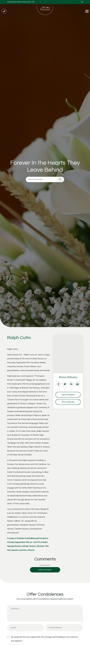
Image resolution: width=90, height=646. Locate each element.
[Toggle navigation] (87, 11)
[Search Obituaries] (60, 179)
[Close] (82, 2)
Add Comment (45, 570)
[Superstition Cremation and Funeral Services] (45, 10)
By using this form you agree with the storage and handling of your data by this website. (44, 639)
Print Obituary (68, 402)
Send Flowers (68, 395)
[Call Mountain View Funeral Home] (4, 11)
